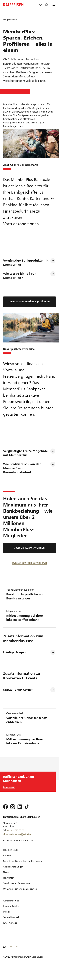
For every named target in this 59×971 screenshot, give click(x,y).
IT (16, 947)
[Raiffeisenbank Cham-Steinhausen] (13, 5)
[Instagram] (12, 806)
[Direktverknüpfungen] (40, 5)
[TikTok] (26, 806)
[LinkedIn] (19, 806)
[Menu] (54, 5)
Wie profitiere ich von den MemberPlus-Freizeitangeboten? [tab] (22, 468)
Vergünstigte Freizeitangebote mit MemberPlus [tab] (26, 453)
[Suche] (46, 5)
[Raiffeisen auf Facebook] (5, 806)
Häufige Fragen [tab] (14, 652)
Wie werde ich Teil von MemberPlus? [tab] (20, 276)
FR (11, 947)
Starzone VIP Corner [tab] (18, 689)
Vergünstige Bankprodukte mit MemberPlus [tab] (26, 262)
